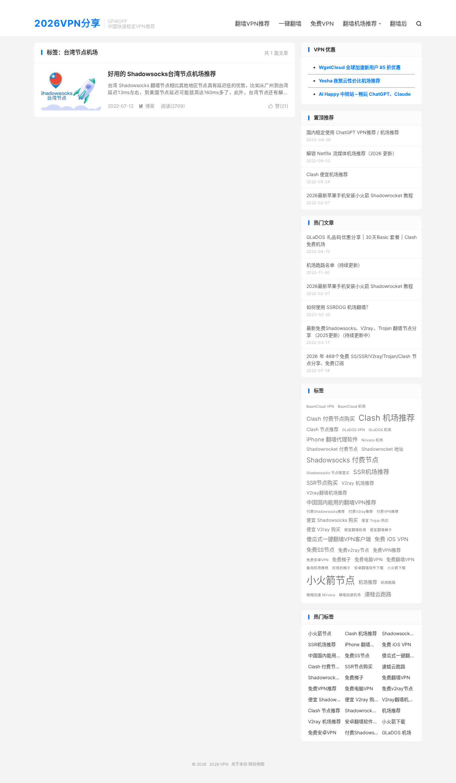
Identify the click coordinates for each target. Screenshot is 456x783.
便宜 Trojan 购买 (375, 520)
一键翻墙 (290, 23)
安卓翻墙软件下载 (369, 568)
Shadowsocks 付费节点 (342, 460)
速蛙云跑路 (378, 594)
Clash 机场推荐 (387, 418)
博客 (147, 106)
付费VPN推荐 (388, 511)
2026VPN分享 (67, 23)
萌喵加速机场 (350, 595)
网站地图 (256, 764)
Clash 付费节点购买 (330, 418)
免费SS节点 (320, 549)
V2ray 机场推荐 (357, 483)
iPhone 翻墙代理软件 (332, 439)
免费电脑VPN (369, 559)
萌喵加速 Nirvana (320, 595)
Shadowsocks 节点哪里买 (328, 473)
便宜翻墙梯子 (381, 530)
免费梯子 (341, 559)
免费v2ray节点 (353, 550)
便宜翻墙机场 (355, 530)
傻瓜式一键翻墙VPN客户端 (338, 539)
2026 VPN (218, 764)
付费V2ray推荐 (361, 511)
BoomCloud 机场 (352, 406)
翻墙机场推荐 (360, 23)
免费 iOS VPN (391, 539)
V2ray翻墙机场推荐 (326, 492)
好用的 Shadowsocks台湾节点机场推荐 (162, 73)
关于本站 (239, 764)
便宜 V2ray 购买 (323, 529)
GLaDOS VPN (353, 430)
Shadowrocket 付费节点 (332, 449)
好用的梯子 (341, 568)
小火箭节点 (330, 580)
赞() (278, 106)
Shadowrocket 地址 (383, 449)
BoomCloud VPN (320, 406)
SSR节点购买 (322, 482)
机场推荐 (368, 582)
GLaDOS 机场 (380, 430)
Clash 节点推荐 (322, 429)
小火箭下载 (396, 568)
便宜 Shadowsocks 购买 (332, 520)
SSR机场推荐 (371, 471)
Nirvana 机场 (372, 440)
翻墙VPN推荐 (252, 23)
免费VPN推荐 (387, 550)
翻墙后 (398, 23)
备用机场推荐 (317, 568)
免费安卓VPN (317, 560)
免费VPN (322, 23)
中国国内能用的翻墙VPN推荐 (341, 502)
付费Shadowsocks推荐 (325, 511)
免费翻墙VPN (400, 559)
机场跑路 (388, 582)
